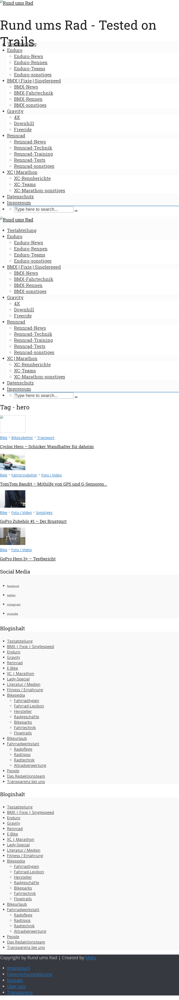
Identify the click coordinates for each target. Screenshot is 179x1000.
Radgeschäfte (26, 716)
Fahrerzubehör (24, 474)
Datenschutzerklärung (29, 974)
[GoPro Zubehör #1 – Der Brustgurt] (12, 506)
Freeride (23, 129)
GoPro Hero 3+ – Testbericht (28, 558)
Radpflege (23, 749)
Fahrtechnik (25, 727)
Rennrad (16, 136)
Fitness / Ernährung (25, 689)
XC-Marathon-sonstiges (39, 190)
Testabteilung (22, 44)
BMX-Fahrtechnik (33, 93)
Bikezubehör (22, 437)
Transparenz (20, 992)
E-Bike (12, 668)
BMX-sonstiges (30, 105)
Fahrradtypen (26, 700)
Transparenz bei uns (26, 781)
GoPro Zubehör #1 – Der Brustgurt (33, 521)
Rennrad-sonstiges (34, 166)
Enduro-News (28, 56)
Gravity (15, 111)
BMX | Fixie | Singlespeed (34, 81)
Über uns (16, 986)
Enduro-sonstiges (33, 75)
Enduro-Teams (29, 68)
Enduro (14, 50)
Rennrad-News (30, 142)
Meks (90, 958)
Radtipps (22, 754)
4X (17, 117)
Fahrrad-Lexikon (29, 706)
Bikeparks (23, 722)
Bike (3, 437)
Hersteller (23, 711)
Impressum (19, 203)
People (13, 770)
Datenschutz (20, 196)
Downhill (24, 123)
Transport (46, 437)
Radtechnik (24, 760)
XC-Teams (25, 184)
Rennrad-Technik (33, 148)
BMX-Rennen (28, 99)
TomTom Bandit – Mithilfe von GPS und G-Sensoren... (53, 484)
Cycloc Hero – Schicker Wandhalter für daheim (47, 446)
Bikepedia (16, 695)
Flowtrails (23, 733)
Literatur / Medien (23, 684)
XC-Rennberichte (32, 178)
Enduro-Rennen (31, 62)
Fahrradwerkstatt (23, 743)
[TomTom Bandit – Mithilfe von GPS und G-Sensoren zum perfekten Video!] (12, 469)
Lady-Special (18, 679)
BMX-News (26, 87)
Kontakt (15, 980)
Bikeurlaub (17, 738)
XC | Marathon (22, 172)
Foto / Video (51, 474)
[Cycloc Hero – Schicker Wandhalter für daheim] (12, 431)
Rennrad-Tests (29, 160)
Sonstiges (44, 512)
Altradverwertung (30, 765)
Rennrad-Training (33, 154)
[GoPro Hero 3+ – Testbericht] (12, 543)
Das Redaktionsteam (26, 776)
